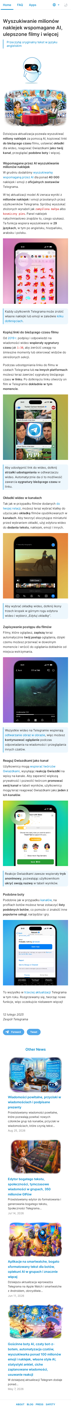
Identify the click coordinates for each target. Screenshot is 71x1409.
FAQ (20, 5)
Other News (35, 1049)
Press (39, 1404)
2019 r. (12, 338)
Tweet (33, 1031)
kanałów (46, 900)
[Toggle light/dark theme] (65, 5)
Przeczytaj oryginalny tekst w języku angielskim (32, 44)
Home (7, 5)
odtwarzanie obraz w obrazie (25, 735)
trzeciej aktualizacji (37, 992)
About (20, 1404)
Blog (30, 1404)
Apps (32, 5)
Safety (50, 1404)
